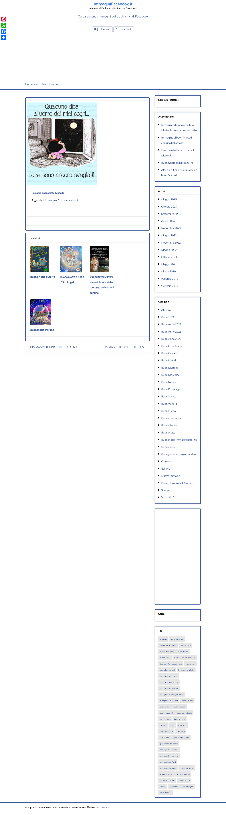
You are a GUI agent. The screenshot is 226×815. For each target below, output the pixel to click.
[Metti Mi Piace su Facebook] (123, 31)
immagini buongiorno (169, 756)
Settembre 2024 (171, 213)
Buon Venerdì (169, 403)
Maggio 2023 (169, 235)
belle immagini (176, 639)
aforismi (163, 639)
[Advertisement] (113, 55)
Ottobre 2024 (169, 206)
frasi (172, 725)
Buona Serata (169, 425)
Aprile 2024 (168, 221)
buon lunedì (165, 707)
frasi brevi (180, 731)
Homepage (31, 84)
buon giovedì (187, 701)
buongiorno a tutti (186, 670)
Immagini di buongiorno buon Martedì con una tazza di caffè (179, 127)
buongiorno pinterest (169, 701)
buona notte (165, 658)
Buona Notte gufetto (42, 276)
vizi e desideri (166, 793)
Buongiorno (168, 447)
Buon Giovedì (169, 353)
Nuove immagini (51, 84)
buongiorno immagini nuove (172, 694)
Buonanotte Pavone (42, 329)
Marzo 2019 (168, 271)
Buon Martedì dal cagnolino (177, 162)
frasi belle (182, 725)
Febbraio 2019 (169, 278)
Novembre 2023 (171, 228)
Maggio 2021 (169, 264)
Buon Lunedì (168, 360)
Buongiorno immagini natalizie (178, 454)
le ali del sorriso (166, 774)
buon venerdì (180, 719)
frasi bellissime (166, 731)
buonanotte (183, 651)
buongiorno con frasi (168, 676)
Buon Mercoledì (170, 375)
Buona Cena (168, 411)
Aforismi (166, 310)
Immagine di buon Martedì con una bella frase (176, 140)
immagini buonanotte (169, 750)
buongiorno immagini (169, 688)
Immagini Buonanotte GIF (123, 347)
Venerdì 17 (167, 497)
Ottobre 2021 (169, 257)
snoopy (163, 786)
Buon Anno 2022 (171, 324)
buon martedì (180, 707)
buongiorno (190, 664)
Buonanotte (168, 432)
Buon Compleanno (172, 346)
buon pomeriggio (184, 713)
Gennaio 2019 (169, 286)
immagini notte (186, 768)
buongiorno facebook (169, 682)
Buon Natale (168, 382)
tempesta (174, 786)
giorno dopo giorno (181, 737)
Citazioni (166, 461)
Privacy (105, 807)
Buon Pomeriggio (171, 389)
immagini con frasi (168, 762)
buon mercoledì (166, 713)
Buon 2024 (167, 317)
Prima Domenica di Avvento (177, 483)
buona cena (186, 645)
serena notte (184, 780)
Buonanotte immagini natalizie (179, 439)
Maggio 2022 (169, 249)
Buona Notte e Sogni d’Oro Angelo (72, 279)
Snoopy (165, 490)
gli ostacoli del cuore (169, 744)
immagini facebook (168, 768)
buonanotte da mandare (184, 658)
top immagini (187, 786)
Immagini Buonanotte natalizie (55, 347)
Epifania (165, 468)
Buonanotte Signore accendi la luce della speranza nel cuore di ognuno (102, 284)
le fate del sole (183, 774)
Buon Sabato (168, 396)
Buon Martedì (169, 367)
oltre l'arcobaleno (167, 780)
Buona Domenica (171, 418)
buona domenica (167, 651)
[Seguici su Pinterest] (102, 31)
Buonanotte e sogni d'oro (171, 664)
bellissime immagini (168, 645)
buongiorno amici (167, 670)
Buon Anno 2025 (171, 338)
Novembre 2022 (171, 242)
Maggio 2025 (169, 199)
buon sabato (165, 719)
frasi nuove (164, 737)
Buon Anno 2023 (171, 331)
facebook (72, 200)
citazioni (163, 725)
